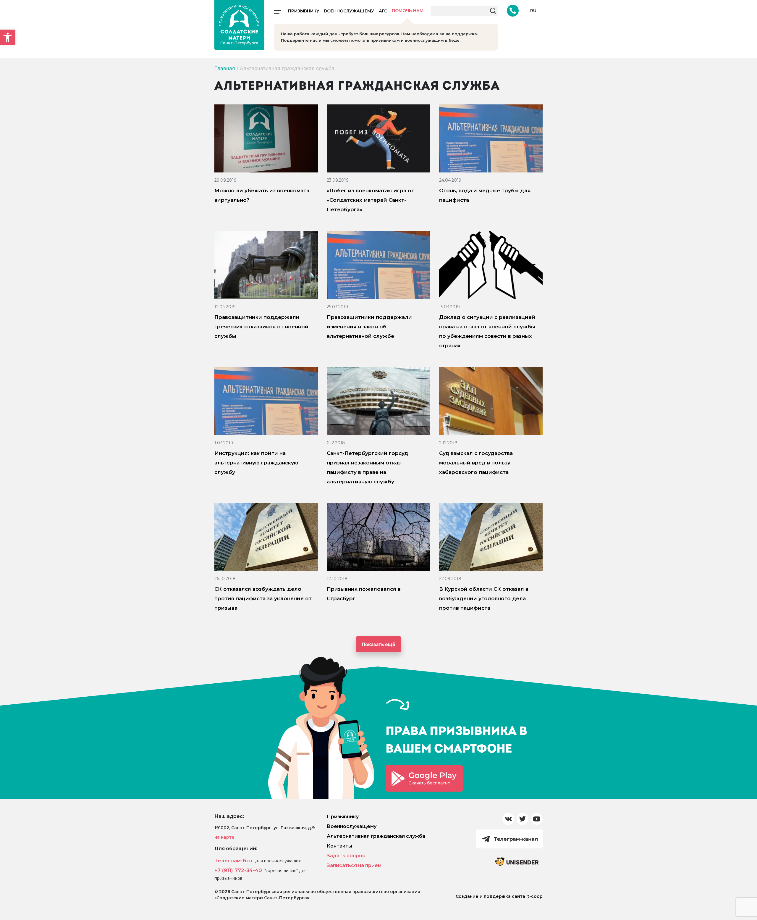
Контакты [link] (339, 846)
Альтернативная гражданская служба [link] (376, 836)
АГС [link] (383, 11)
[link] (7, 37)
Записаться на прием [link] (354, 865)
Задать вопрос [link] (346, 855)
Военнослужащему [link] (349, 11)
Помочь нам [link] (407, 10)
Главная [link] (224, 68)
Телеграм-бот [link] (233, 860)
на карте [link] (224, 837)
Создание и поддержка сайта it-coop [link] (499, 896)
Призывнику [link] (303, 11)
